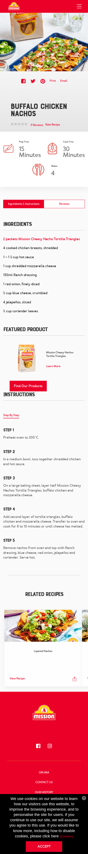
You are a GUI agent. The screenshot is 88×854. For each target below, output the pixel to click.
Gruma (44, 772)
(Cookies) (66, 836)
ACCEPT (44, 846)
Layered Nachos (43, 651)
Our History (44, 792)
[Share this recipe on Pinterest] (42, 81)
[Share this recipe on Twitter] (33, 81)
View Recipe (17, 678)
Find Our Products (28, 386)
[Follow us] (38, 745)
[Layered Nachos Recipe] (43, 626)
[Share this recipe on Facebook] (23, 81)
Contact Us (44, 782)
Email (63, 81)
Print (53, 81)
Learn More (53, 366)
